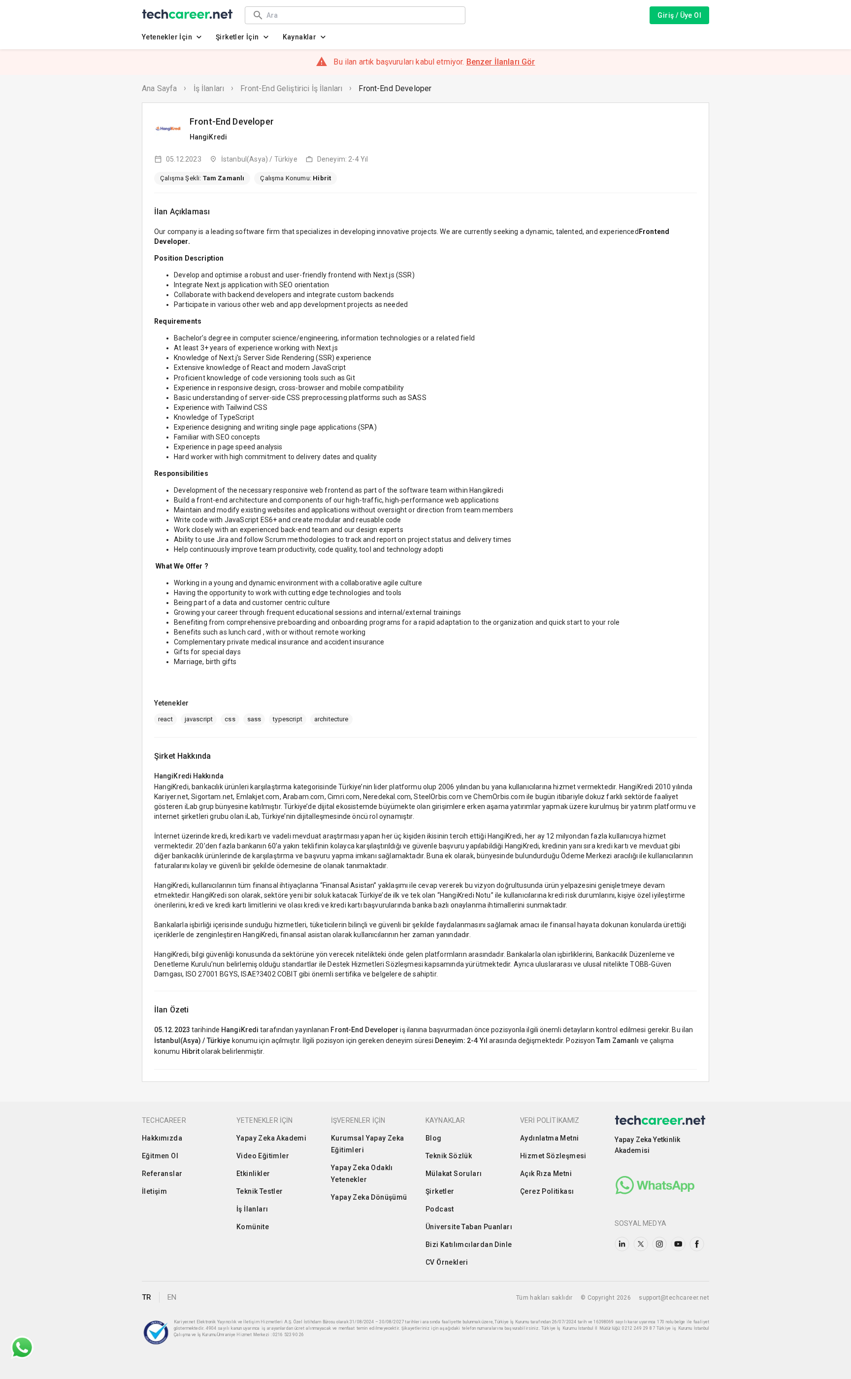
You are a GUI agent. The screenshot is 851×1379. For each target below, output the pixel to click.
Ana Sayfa (159, 88)
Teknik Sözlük (449, 1156)
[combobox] (361, 15)
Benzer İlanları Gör (500, 62)
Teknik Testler (259, 1191)
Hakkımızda (162, 1138)
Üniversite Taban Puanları (469, 1227)
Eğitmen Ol (160, 1156)
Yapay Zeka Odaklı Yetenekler (362, 1173)
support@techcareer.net (674, 1297)
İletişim (154, 1191)
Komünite (252, 1227)
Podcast (440, 1209)
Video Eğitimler (262, 1156)
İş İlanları (209, 88)
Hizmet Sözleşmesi (553, 1156)
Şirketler (440, 1191)
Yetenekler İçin (167, 37)
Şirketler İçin (237, 37)
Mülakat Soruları (454, 1173)
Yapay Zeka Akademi (271, 1138)
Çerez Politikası (547, 1191)
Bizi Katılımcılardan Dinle (469, 1244)
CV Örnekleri (447, 1262)
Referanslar (162, 1173)
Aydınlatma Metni (549, 1138)
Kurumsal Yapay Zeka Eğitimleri (367, 1144)
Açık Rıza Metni (546, 1173)
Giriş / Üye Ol (679, 15)
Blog (434, 1138)
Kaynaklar (300, 37)
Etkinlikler (253, 1173)
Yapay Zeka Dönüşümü (369, 1197)
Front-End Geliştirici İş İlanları (291, 88)
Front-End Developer (395, 88)
